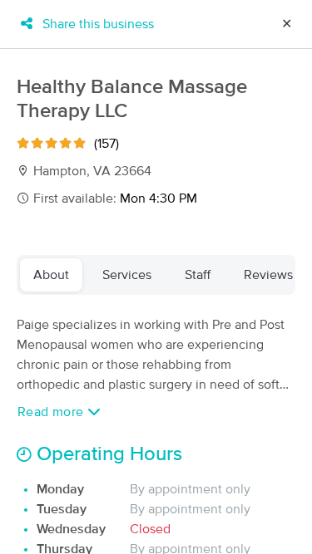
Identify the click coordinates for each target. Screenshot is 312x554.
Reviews (268, 275)
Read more (52, 412)
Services (126, 275)
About (51, 275)
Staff (197, 275)
